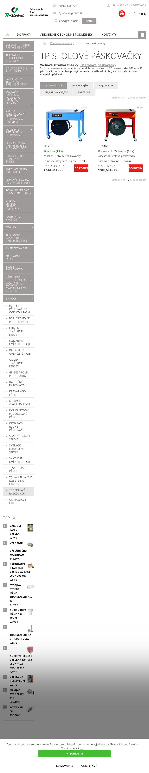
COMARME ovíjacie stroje (20, 342)
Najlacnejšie (80, 85)
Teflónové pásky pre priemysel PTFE (16, 237)
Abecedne (84, 92)
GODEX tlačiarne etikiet (16, 363)
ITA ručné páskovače (16, 383)
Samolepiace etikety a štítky (15, 158)
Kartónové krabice (14, 218)
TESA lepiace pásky (18, 469)
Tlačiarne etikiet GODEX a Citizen (15, 57)
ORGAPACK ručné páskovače (16, 426)
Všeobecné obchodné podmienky (66, 34)
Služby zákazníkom (14, 268)
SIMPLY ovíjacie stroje (20, 437)
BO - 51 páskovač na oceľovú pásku (20, 309)
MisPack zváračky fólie (20, 402)
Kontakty (109, 34)
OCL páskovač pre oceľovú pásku (19, 413)
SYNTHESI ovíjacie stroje (20, 460)
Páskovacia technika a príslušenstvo (16, 81)
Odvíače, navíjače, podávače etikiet (19, 181)
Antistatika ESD (17, 248)
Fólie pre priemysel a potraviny (14, 132)
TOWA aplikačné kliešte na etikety (19, 191)
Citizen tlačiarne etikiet (16, 331)
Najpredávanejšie (56, 92)
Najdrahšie (106, 85)
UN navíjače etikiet (17, 501)
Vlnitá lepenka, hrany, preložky (12, 205)
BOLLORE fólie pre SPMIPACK (19, 320)
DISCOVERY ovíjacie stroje (20, 351)
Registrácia (138, 5)
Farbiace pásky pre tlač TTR (16, 170)
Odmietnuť (89, 765)
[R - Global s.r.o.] (27, 12)
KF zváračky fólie (17, 393)
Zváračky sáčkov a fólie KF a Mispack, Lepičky (13, 97)
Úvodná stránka (7, 34)
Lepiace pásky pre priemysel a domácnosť (16, 145)
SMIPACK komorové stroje (17, 449)
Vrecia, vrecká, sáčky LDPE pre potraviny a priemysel (16, 116)
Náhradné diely (13, 257)
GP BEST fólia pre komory (19, 374)
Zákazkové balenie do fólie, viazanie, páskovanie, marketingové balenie (18, 284)
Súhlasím (76, 753)
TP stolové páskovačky (17, 491)
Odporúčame (53, 85)
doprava (23, 34)
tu (82, 748)
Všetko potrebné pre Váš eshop (18, 46)
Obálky (11, 227)
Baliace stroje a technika (16, 70)
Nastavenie (64, 766)
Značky (11, 298)
